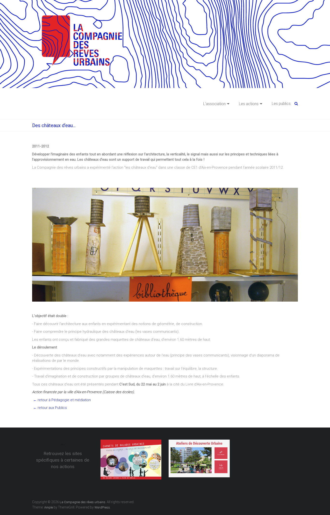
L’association (214, 104)
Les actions (248, 104)
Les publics (281, 103)
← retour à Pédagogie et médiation (61, 400)
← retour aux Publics (49, 408)
